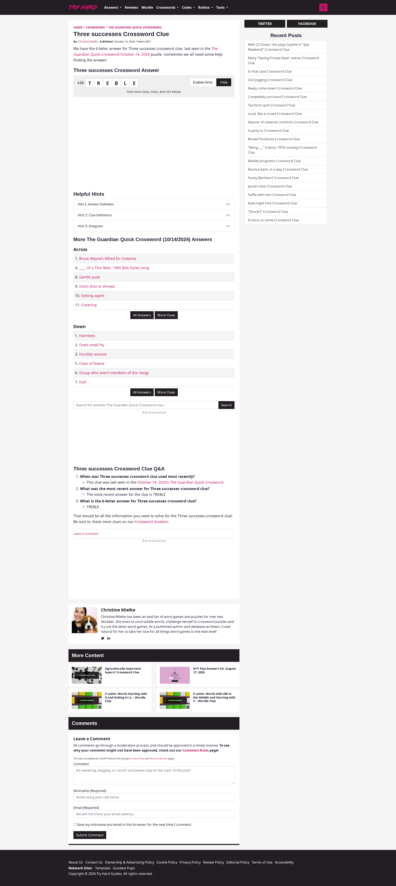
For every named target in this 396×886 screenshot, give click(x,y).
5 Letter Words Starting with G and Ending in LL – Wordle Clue (126, 697)
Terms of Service (158, 758)
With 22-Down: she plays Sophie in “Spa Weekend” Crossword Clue (278, 47)
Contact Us (94, 862)
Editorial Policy (237, 862)
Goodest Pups (124, 868)
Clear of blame (91, 363)
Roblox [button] (204, 7)
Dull (82, 381)
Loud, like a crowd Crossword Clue (275, 113)
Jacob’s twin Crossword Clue (270, 186)
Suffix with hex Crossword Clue (272, 194)
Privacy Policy (137, 758)
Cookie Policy (167, 862)
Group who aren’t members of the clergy (114, 372)
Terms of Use (262, 862)
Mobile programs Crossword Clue (274, 161)
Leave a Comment (85, 534)
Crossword (95, 27)
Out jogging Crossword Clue (270, 80)
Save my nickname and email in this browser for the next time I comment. (134, 824)
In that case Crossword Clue (270, 71)
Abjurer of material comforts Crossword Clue (283, 122)
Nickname (89, 790)
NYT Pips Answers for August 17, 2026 (214, 670)
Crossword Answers (151, 521)
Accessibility (284, 862)
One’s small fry (91, 344)
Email (86, 807)
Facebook (307, 23)
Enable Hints (203, 82)
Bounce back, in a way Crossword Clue (278, 169)
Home (77, 27)
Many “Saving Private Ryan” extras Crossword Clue (283, 60)
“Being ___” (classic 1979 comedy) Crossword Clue (282, 150)
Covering (89, 304)
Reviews (131, 7)
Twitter (265, 23)
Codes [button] (187, 7)
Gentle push (89, 277)
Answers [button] (111, 7)
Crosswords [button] (166, 7)
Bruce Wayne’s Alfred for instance (107, 258)
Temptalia (102, 868)
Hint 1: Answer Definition (96, 204)
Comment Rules (196, 750)
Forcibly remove (93, 354)
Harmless (87, 335)
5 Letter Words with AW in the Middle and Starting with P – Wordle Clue (214, 697)
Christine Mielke (88, 41)
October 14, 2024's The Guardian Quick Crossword (180, 482)
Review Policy (213, 862)
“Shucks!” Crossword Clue (268, 211)
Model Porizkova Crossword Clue (274, 139)
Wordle (147, 7)
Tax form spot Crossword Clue (271, 105)
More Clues (166, 315)
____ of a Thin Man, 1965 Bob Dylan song (114, 267)
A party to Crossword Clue (268, 130)
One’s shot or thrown (97, 286)
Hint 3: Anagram (90, 226)
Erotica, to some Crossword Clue (273, 220)
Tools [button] (220, 7)
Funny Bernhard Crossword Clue (273, 178)
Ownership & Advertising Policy (129, 862)
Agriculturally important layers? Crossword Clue (123, 670)
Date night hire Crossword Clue (272, 203)
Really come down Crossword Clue (275, 88)
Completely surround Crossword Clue (277, 96)
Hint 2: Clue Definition (95, 215)
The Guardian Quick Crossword (135, 27)
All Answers (142, 315)
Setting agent (92, 295)
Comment (81, 764)
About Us (75, 862)
